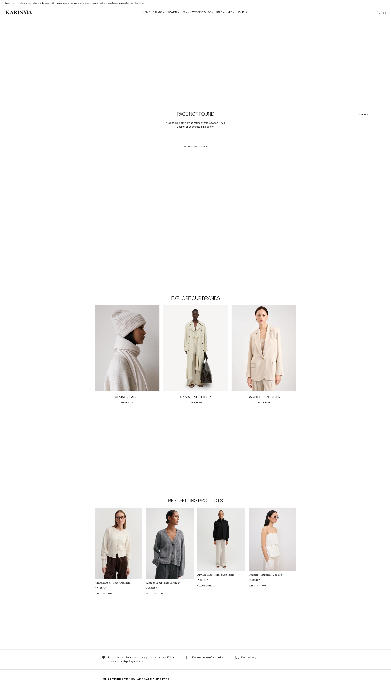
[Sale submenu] (223, 12)
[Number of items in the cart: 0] (384, 12)
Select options (104, 594)
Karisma (202, 146)
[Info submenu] (233, 12)
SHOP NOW (127, 402)
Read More (139, 3)
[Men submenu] (188, 12)
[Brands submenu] (163, 12)
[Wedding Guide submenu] (212, 12)
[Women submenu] (178, 12)
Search (364, 114)
